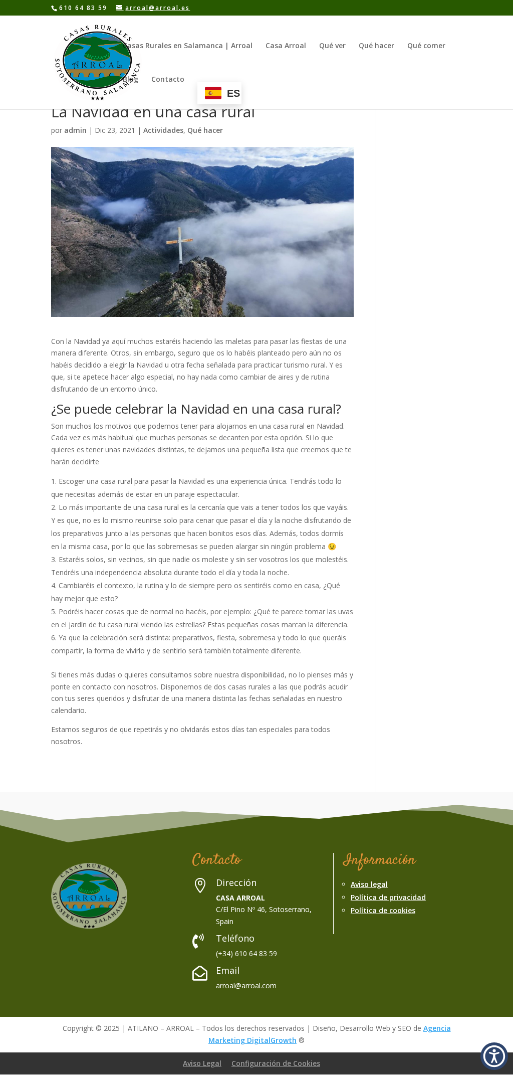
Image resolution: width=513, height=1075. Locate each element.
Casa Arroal (286, 46)
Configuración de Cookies (275, 1063)
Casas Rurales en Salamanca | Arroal (187, 46)
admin (75, 130)
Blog (130, 80)
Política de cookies (383, 910)
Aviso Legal (202, 1063)
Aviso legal (369, 884)
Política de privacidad (388, 897)
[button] (494, 1056)
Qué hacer (376, 46)
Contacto (167, 80)
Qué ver (332, 46)
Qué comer (426, 46)
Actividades (163, 130)
